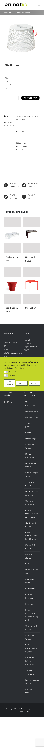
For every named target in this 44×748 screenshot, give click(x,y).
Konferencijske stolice (32, 681)
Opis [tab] (6, 116)
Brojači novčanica (29, 455)
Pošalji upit (30, 98)
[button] (6, 372)
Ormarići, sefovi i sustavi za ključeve (31, 513)
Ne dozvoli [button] (10, 383)
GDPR (26, 350)
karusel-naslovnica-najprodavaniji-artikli (32, 615)
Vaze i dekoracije (30, 404)
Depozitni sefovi (29, 691)
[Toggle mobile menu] (39, 5)
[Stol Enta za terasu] (12, 285)
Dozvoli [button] (34, 383)
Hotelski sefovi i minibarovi (31, 493)
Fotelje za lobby (29, 581)
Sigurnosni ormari (30, 484)
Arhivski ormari (32, 417)
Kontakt (27, 340)
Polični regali (31, 438)
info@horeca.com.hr (13, 353)
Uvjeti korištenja (31, 347)
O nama (27, 343)
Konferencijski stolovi (31, 474)
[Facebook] (5, 402)
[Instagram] (8, 402)
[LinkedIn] (12, 402)
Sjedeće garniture (29, 672)
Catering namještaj (29, 502)
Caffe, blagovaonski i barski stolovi (31, 535)
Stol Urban (30, 308)
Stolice (28, 432)
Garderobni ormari (30, 525)
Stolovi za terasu (29, 637)
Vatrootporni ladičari (31, 628)
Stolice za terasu (29, 446)
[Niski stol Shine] (31, 235)
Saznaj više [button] (20, 368)
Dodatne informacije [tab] (8, 123)
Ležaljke (29, 604)
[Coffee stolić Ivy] (12, 235)
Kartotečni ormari (30, 547)
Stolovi (28, 564)
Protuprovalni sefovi (31, 571)
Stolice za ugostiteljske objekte (31, 648)
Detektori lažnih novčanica (29, 661)
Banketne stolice (29, 556)
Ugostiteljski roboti (30, 465)
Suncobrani (30, 588)
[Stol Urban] (31, 285)
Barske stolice (31, 411)
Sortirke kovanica (29, 596)
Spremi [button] (22, 383)
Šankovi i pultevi (29, 425)
